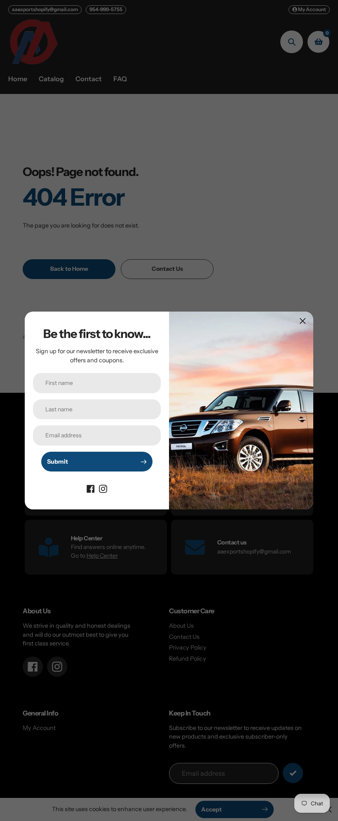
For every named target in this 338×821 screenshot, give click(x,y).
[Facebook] (91, 488)
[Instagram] (103, 488)
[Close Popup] (303, 321)
